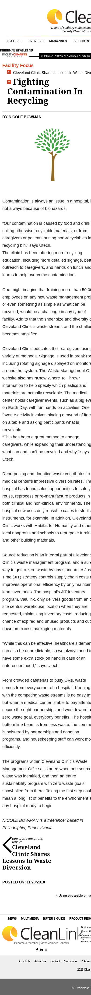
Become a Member (26, 943)
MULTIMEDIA (30, 918)
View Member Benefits (54, 943)
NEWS (12, 918)
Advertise (40, 961)
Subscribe (70, 961)
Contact (55, 961)
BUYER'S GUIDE (54, 918)
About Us (24, 961)
